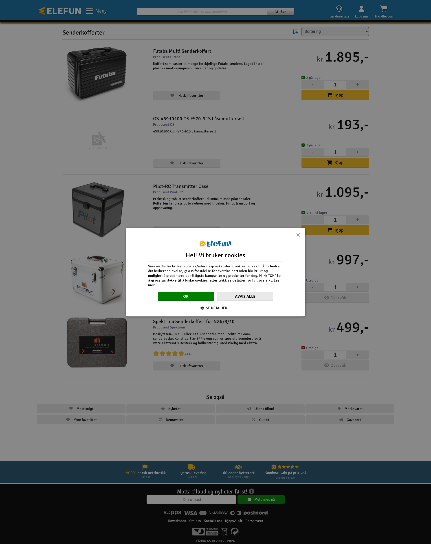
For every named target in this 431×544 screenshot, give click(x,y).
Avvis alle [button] (245, 296)
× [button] (298, 236)
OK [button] (186, 296)
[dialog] (215, 272)
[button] (215, 308)
